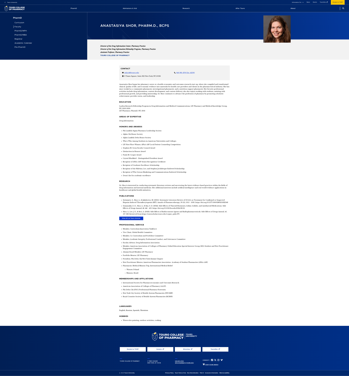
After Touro (240, 8)
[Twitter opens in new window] (215, 360)
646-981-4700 (179, 361)
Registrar (18, 39)
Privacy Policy (169, 373)
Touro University (12, 2)
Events (315, 2)
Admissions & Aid (130, 8)
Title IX (202, 373)
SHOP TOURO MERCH (211, 364)
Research (186, 8)
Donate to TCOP (338, 2)
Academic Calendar (23, 43)
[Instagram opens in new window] (218, 360)
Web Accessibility (224, 373)
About (293, 8)
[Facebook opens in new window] (212, 360)
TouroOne (323, 2)
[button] (298, 2)
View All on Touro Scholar (130, 219)
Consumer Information (211, 373)
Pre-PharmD (20, 47)
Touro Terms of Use (180, 373)
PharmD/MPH (21, 31)
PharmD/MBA (21, 35)
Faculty (18, 27)
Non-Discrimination (192, 373)
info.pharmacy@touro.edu (184, 362)
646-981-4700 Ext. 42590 (185, 73)
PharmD (74, 8)
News (308, 2)
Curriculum (19, 23)
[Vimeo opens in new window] (221, 360)
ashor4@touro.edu (131, 73)
